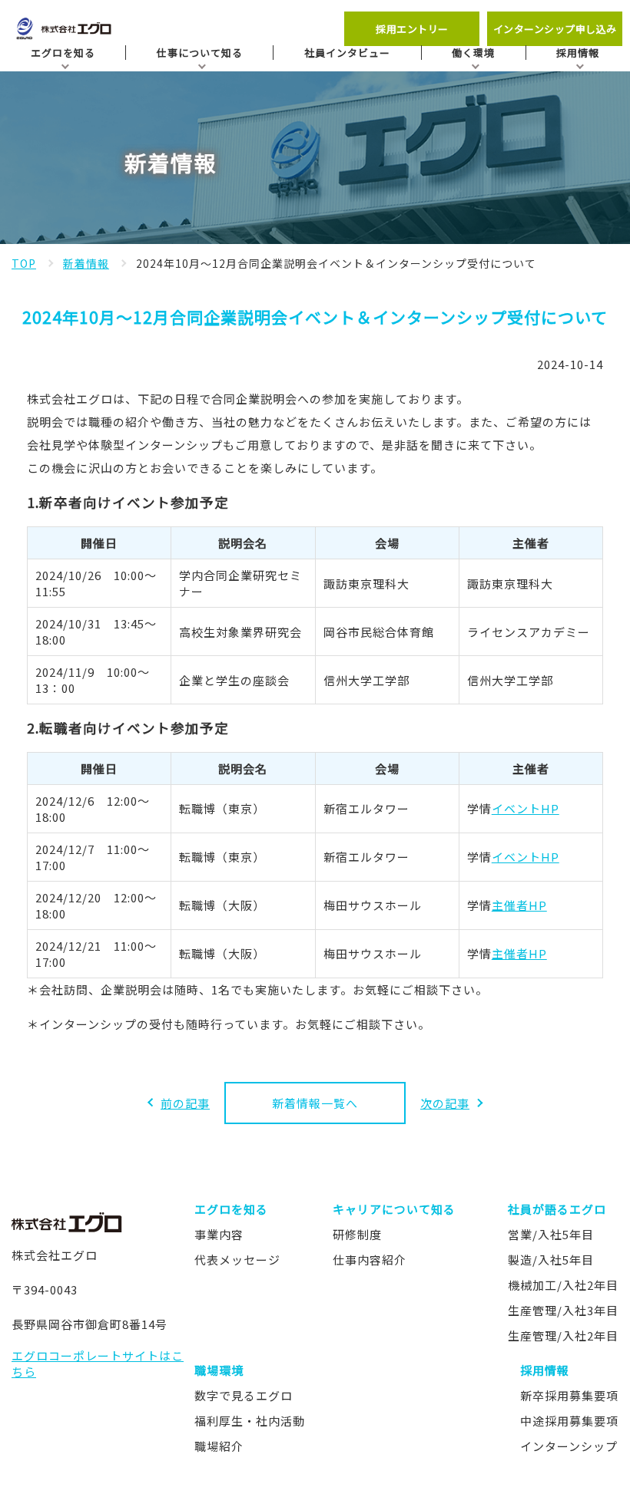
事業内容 (219, 1234)
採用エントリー (412, 28)
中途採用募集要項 (569, 1421)
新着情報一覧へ (315, 1103)
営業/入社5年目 (551, 1234)
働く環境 (473, 52)
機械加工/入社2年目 (563, 1285)
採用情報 (577, 52)
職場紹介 (219, 1446)
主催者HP (519, 905)
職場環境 (219, 1370)
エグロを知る (63, 52)
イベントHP (525, 808)
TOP (24, 263)
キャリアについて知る (394, 1209)
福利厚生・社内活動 (249, 1421)
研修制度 (357, 1234)
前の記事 (185, 1103)
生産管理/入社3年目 (563, 1310)
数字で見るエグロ (243, 1395)
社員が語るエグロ (557, 1209)
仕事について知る (200, 52)
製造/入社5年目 (551, 1259)
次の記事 (444, 1103)
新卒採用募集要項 (569, 1395)
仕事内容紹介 (369, 1259)
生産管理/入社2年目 (563, 1335)
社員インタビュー (347, 52)
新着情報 (86, 263)
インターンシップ (569, 1446)
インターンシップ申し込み (555, 28)
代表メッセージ (237, 1259)
